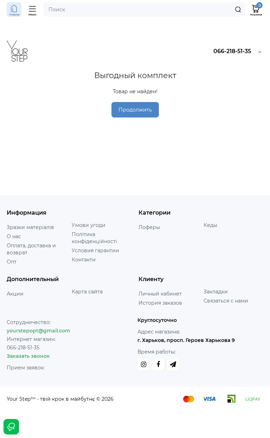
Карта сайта (87, 291)
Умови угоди (88, 225)
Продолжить (135, 110)
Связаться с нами (226, 301)
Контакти (84, 259)
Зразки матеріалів (30, 227)
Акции (15, 294)
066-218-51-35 (232, 51)
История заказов (160, 303)
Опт (12, 262)
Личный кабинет (160, 294)
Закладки (216, 291)
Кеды (210, 225)
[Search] (238, 9)
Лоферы (149, 227)
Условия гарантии (95, 250)
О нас (14, 236)
